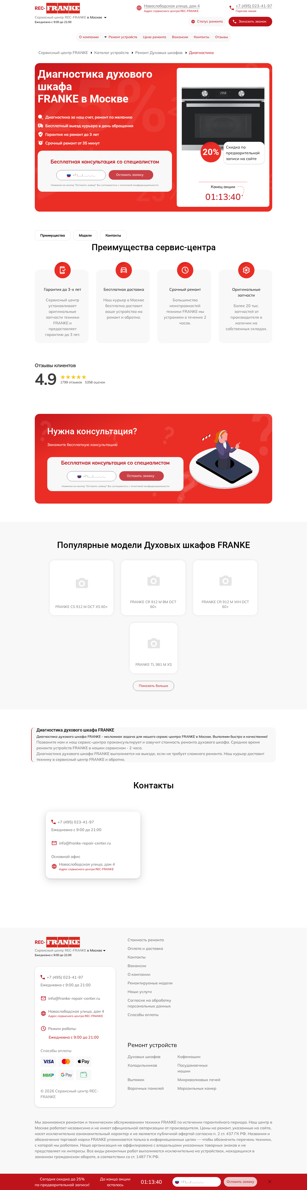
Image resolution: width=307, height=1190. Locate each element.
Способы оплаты (143, 1014)
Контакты (201, 37)
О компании (89, 37)
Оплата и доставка (145, 948)
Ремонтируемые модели (150, 983)
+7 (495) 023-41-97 (254, 5)
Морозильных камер (196, 1088)
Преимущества (52, 235)
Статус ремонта (210, 21)
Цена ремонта (154, 37)
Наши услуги (140, 991)
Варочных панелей (146, 1088)
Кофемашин (189, 1056)
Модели (85, 235)
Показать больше (153, 686)
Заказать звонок (252, 21)
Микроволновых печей (198, 1079)
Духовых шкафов (144, 1056)
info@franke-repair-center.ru (85, 843)
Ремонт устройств (123, 37)
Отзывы (221, 37)
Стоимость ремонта (146, 939)
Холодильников (142, 1065)
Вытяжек (136, 1079)
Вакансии (180, 37)
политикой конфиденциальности (139, 185)
